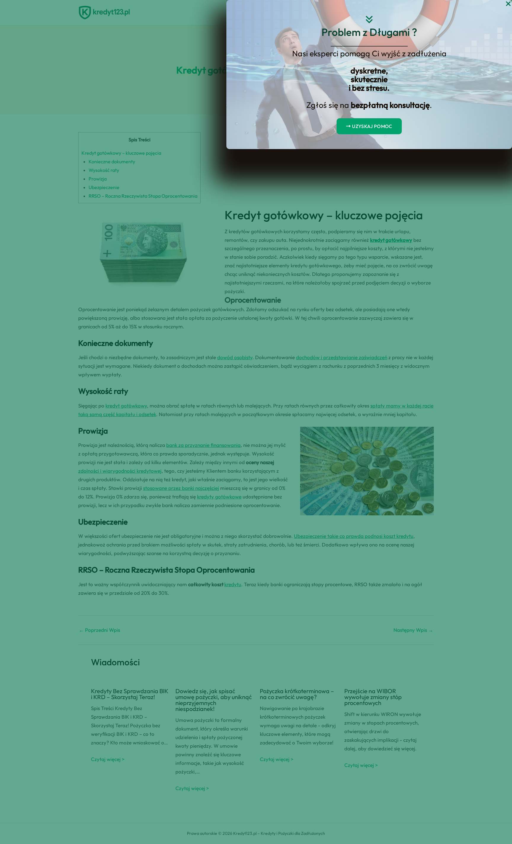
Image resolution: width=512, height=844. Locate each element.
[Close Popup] (508, 4)
